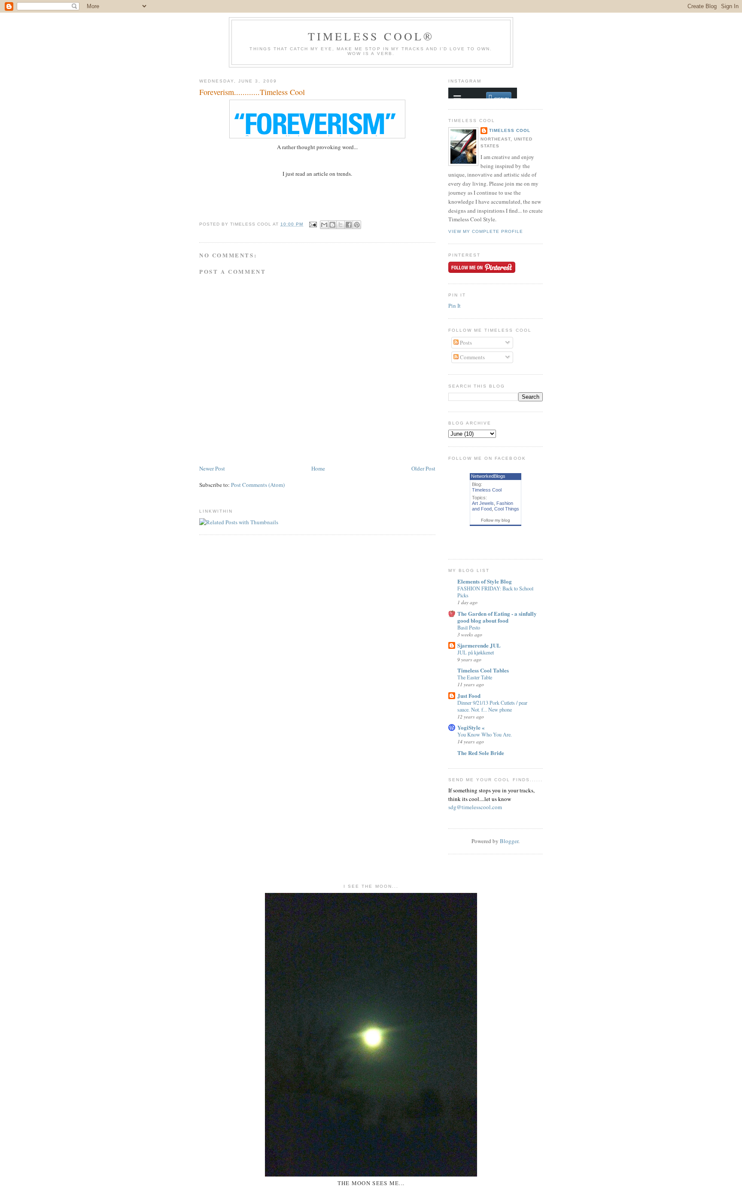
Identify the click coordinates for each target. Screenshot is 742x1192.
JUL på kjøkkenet (475, 652)
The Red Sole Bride (480, 753)
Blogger (509, 841)
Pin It (454, 305)
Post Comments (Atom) (258, 485)
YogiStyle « (471, 727)
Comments (472, 357)
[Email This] (324, 224)
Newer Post (212, 468)
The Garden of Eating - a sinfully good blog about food (497, 616)
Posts (465, 342)
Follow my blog (495, 520)
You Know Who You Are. (484, 734)
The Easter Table (474, 677)
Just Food (468, 695)
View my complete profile (485, 231)
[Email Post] (312, 224)
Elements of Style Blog (484, 581)
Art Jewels (483, 503)
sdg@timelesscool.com (475, 807)
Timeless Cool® (371, 36)
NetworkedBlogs (488, 476)
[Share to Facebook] (348, 224)
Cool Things (506, 508)
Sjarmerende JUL (479, 645)
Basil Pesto (468, 627)
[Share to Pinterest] (357, 224)
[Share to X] (340, 224)
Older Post (423, 468)
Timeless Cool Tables (483, 670)
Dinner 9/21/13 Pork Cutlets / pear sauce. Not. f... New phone (492, 706)
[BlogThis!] (332, 224)
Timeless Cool (509, 130)
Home (318, 468)
